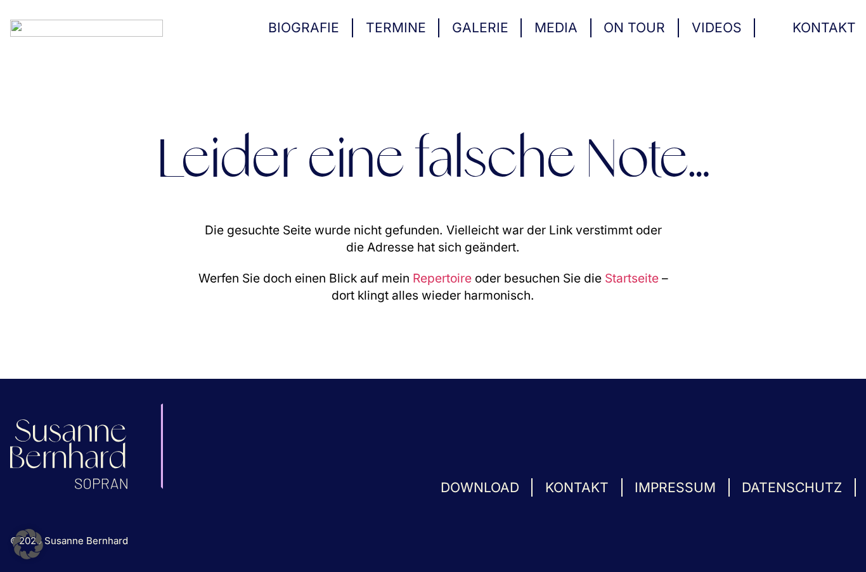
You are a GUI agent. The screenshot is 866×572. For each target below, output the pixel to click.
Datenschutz (792, 487)
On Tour (634, 27)
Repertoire (442, 278)
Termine (396, 27)
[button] (28, 544)
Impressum (675, 487)
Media (556, 27)
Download (480, 487)
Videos (717, 27)
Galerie (480, 27)
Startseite (632, 278)
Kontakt (824, 27)
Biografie (303, 27)
